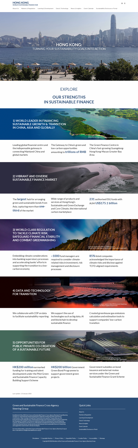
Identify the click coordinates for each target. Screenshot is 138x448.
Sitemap (102, 438)
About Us (16, 8)
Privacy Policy (59, 438)
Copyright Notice (47, 438)
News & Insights (76, 8)
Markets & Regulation (28, 8)
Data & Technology (62, 8)
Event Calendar (89, 8)
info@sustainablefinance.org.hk (32, 430)
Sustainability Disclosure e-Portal (106, 8)
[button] (132, 437)
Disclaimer (36, 438)
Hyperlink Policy (71, 438)
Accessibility (93, 438)
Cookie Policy (82, 438)
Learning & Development (45, 8)
